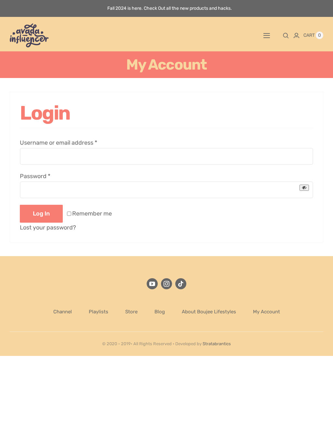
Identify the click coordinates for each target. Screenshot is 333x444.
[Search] (286, 35)
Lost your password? (48, 227)
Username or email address (58, 142)
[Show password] (304, 188)
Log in (41, 213)
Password (35, 176)
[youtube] (152, 283)
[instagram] (166, 283)
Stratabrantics (217, 343)
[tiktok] (180, 283)
